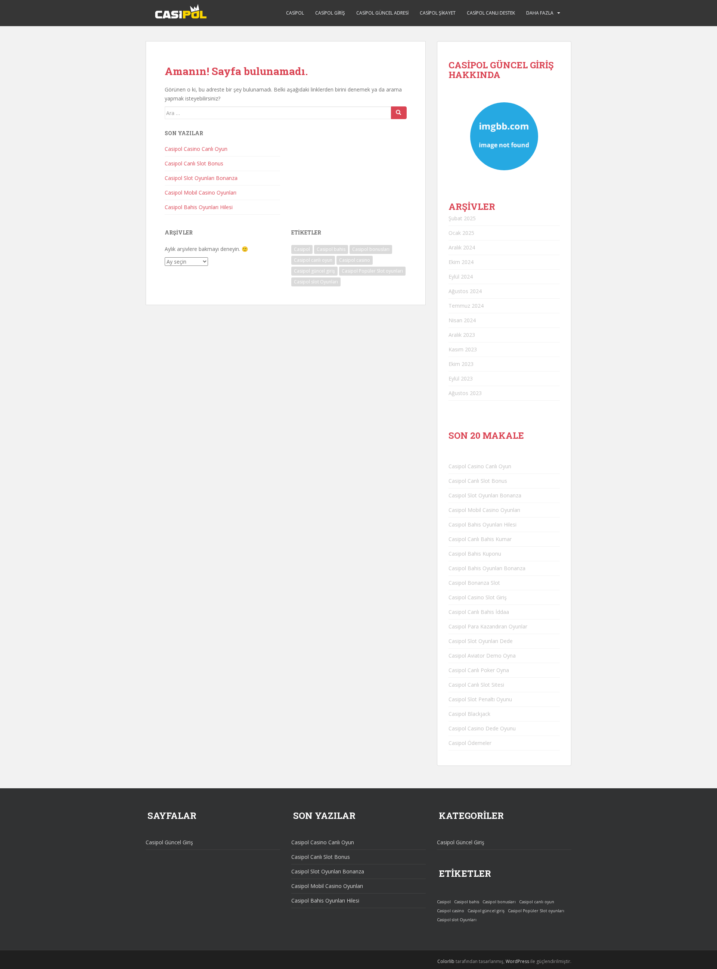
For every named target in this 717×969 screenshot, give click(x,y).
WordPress (517, 961)
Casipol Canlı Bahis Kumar (480, 539)
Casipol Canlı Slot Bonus (194, 163)
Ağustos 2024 (465, 291)
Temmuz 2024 (466, 305)
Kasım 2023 (462, 349)
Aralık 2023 (461, 334)
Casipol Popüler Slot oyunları (372, 271)
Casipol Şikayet (438, 13)
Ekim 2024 (461, 261)
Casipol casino (354, 260)
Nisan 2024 (462, 320)
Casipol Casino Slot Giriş (477, 597)
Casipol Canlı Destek (491, 13)
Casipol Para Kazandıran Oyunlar (487, 626)
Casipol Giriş (330, 13)
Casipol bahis (331, 249)
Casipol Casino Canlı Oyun (196, 148)
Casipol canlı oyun (313, 260)
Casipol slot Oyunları (316, 282)
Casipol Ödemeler (469, 742)
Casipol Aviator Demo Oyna (482, 655)
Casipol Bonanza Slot (474, 582)
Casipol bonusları (370, 249)
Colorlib (445, 961)
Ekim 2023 (461, 363)
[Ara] (399, 112)
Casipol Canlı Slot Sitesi (476, 684)
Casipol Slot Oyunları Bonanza (201, 177)
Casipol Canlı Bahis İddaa (478, 611)
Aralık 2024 (461, 247)
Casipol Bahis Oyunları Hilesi (199, 207)
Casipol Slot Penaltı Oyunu (480, 699)
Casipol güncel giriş (314, 271)
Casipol (295, 13)
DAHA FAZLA (539, 13)
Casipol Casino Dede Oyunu (482, 728)
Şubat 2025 (462, 218)
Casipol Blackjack (469, 713)
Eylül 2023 (460, 378)
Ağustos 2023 (465, 393)
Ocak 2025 (461, 232)
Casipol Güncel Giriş (169, 842)
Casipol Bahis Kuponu (474, 553)
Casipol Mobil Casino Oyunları (200, 192)
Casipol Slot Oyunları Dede (480, 641)
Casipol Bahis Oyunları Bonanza (486, 568)
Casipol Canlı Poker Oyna (478, 670)
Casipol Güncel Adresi (382, 13)
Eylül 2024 (460, 276)
